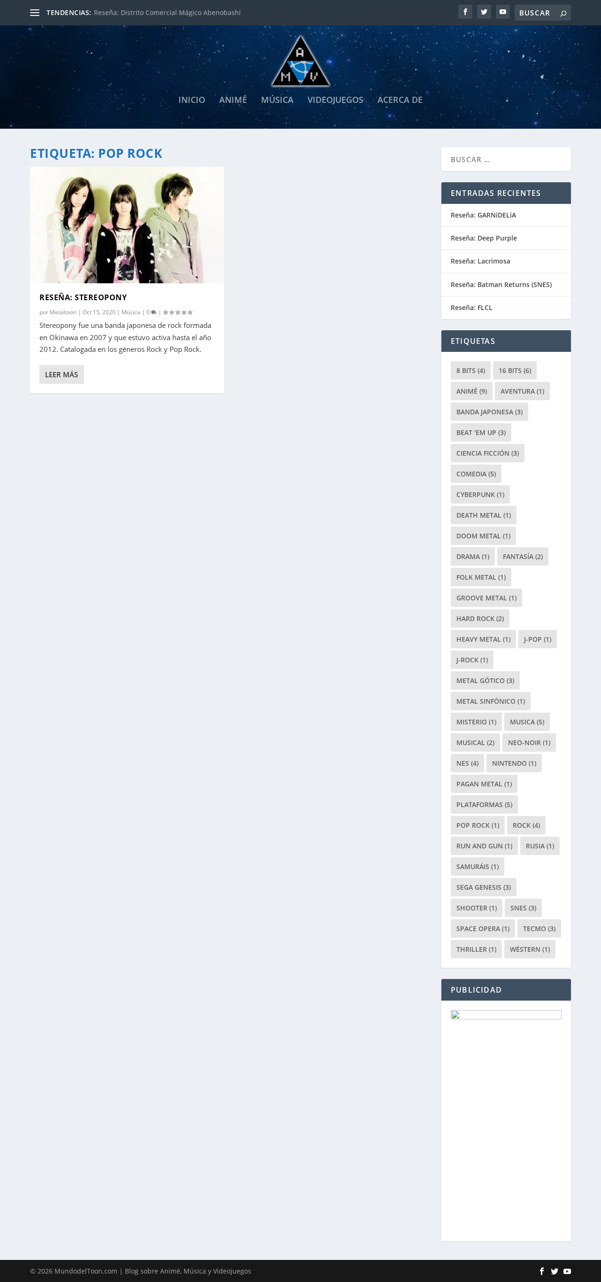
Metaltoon (63, 312)
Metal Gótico (485, 680)
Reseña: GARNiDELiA (483, 214)
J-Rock (472, 659)
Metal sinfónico (490, 701)
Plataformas (484, 804)
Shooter (476, 907)
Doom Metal (483, 535)
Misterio (476, 721)
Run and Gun (484, 845)
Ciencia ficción (487, 453)
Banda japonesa (489, 411)
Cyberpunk (480, 494)
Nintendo (514, 763)
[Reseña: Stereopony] (127, 225)
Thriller (476, 949)
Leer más (61, 374)
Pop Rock (477, 825)
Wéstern (530, 949)
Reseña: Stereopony (83, 297)
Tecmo (539, 928)
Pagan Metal (484, 783)
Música (277, 100)
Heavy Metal (483, 639)
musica (527, 721)
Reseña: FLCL (472, 307)
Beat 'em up (481, 432)
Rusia (540, 845)
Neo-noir (529, 742)
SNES (523, 907)
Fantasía (523, 556)
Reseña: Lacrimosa (480, 260)
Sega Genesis (483, 887)
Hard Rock (480, 618)
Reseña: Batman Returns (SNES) (501, 284)
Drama (472, 556)
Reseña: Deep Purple (484, 237)
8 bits (470, 370)
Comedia (476, 473)
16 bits (515, 370)
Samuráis (477, 866)
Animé (233, 100)
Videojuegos (335, 100)
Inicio (191, 100)
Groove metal (486, 597)
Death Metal (483, 515)
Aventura (522, 391)
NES (467, 763)
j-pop (537, 639)
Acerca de (400, 100)
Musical (475, 742)
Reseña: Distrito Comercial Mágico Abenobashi (167, 12)
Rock (526, 825)
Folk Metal (481, 577)
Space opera (482, 928)
